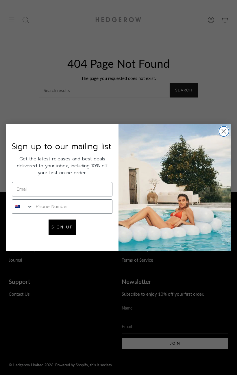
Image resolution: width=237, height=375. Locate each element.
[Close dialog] (224, 131)
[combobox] (22, 206)
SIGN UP (62, 227)
